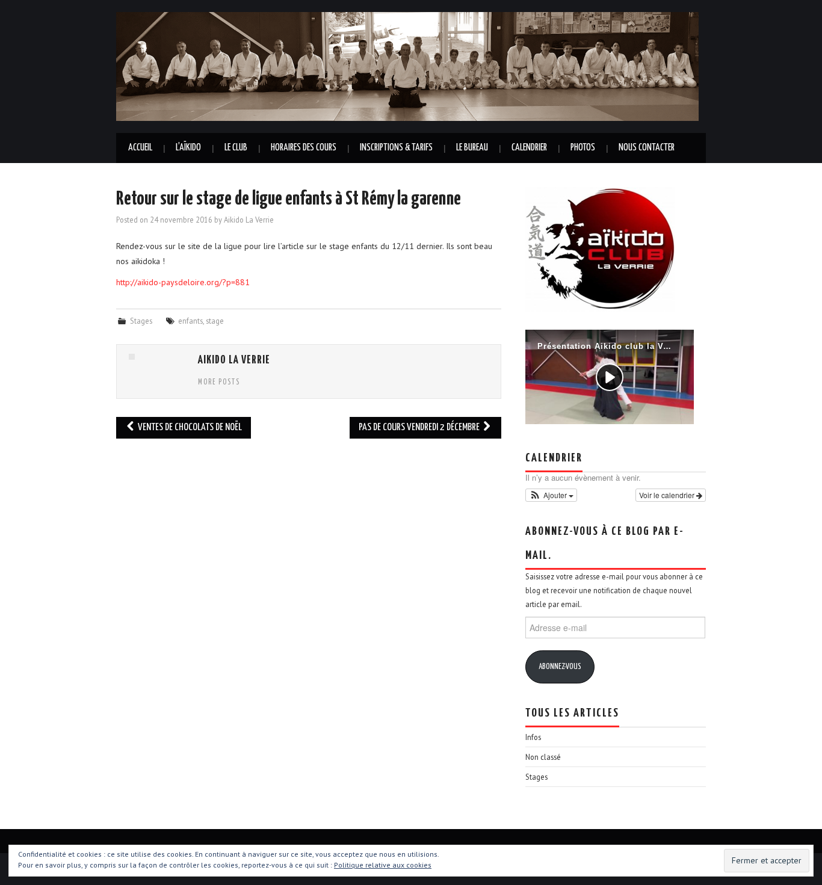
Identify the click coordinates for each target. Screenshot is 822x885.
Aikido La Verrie (249, 219)
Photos (582, 147)
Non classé (543, 757)
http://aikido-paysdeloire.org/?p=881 (183, 282)
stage (215, 320)
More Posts (219, 382)
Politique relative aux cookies (382, 864)
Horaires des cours (303, 147)
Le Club (235, 147)
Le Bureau (472, 147)
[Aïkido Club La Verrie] (407, 65)
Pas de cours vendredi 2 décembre (420, 427)
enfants (190, 320)
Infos (533, 737)
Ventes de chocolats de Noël (189, 427)
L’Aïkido (188, 147)
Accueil (140, 147)
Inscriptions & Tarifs (396, 147)
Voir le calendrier (667, 495)
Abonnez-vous (560, 667)
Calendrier (529, 147)
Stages (141, 320)
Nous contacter (647, 147)
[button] (551, 495)
